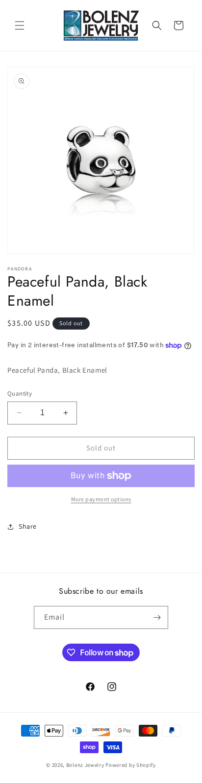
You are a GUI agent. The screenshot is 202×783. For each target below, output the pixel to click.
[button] (19, 25)
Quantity (19, 393)
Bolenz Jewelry (85, 764)
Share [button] (28, 526)
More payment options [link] (101, 499)
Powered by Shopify (130, 764)
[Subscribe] (157, 617)
